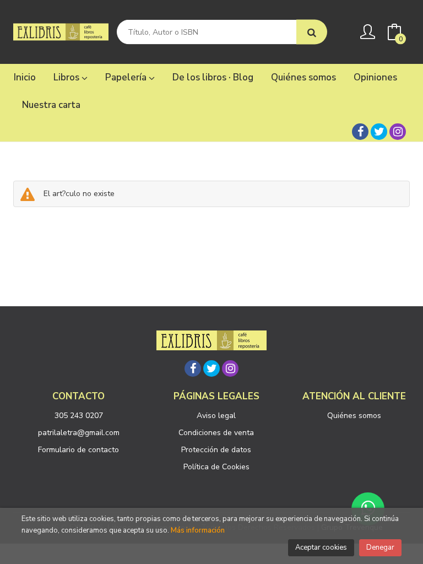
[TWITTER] (379, 131)
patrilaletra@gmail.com (79, 432)
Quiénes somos (354, 415)
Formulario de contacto (78, 449)
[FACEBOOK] (360, 131)
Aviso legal (216, 415)
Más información (198, 530)
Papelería (127, 77)
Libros (67, 77)
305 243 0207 (79, 415)
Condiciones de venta (216, 432)
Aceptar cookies (321, 547)
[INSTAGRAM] (397, 131)
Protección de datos (216, 449)
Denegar (380, 547)
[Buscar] (311, 32)
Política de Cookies (216, 467)
